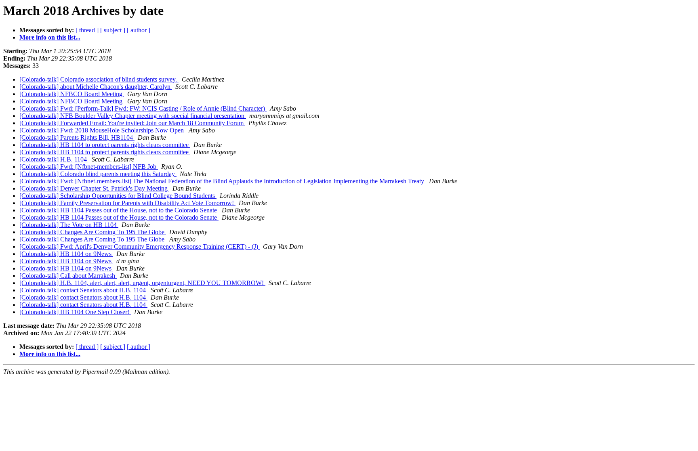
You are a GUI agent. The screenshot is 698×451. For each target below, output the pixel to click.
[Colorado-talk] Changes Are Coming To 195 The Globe (92, 232)
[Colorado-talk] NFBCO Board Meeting (71, 93)
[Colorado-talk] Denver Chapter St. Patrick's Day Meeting (94, 188)
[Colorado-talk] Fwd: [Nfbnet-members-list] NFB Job (88, 166)
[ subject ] (112, 30)
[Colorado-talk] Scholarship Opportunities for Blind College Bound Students (118, 195)
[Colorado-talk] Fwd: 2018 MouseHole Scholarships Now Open (102, 130)
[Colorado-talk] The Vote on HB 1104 (68, 224)
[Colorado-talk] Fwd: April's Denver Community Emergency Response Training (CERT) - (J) (139, 246)
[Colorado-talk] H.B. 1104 (53, 159)
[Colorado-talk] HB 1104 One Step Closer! (75, 311)
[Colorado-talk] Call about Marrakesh (68, 275)
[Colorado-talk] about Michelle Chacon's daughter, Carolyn (95, 86)
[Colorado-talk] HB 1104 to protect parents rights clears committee (104, 144)
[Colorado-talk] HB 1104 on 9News (66, 253)
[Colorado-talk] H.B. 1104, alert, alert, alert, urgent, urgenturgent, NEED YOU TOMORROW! (142, 282)
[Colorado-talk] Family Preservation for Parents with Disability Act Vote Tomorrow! (127, 202)
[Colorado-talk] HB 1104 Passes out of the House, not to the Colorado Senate (119, 210)
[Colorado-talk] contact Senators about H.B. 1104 (83, 290)
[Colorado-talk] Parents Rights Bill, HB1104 (77, 137)
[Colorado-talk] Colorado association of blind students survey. (99, 79)
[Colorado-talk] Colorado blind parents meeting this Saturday (98, 173)
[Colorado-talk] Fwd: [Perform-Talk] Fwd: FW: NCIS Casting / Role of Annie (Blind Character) (143, 108)
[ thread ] (87, 30)
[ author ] (138, 30)
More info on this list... (49, 37)
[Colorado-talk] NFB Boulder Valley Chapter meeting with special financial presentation (132, 115)
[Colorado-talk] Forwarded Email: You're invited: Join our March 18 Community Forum (132, 123)
